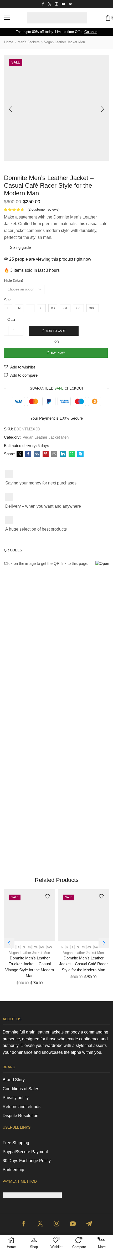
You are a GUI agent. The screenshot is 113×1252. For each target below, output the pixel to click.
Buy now (58, 352)
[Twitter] (49, 4)
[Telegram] (70, 4)
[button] (7, 18)
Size (8, 300)
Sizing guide (20, 247)
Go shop (90, 32)
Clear (11, 320)
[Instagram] (56, 4)
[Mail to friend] (54, 454)
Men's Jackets (29, 42)
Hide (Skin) (13, 280)
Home (8, 42)
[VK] (37, 454)
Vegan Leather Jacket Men (64, 42)
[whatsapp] (71, 454)
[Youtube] (63, 4)
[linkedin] (63, 454)
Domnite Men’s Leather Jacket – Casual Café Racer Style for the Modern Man (83, 964)
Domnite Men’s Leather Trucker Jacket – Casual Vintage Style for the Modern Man (29, 967)
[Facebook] (43, 4)
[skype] (80, 454)
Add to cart (56, 330)
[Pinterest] (45, 454)
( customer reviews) (43, 209)
